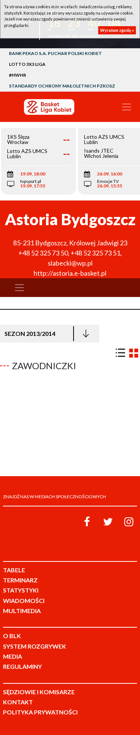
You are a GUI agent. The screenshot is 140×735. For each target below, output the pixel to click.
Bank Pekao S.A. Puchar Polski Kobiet (55, 53)
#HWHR (17, 75)
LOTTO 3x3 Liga (27, 64)
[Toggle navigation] (126, 106)
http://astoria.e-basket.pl (70, 273)
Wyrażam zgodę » (117, 30)
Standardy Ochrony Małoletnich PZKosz (62, 86)
